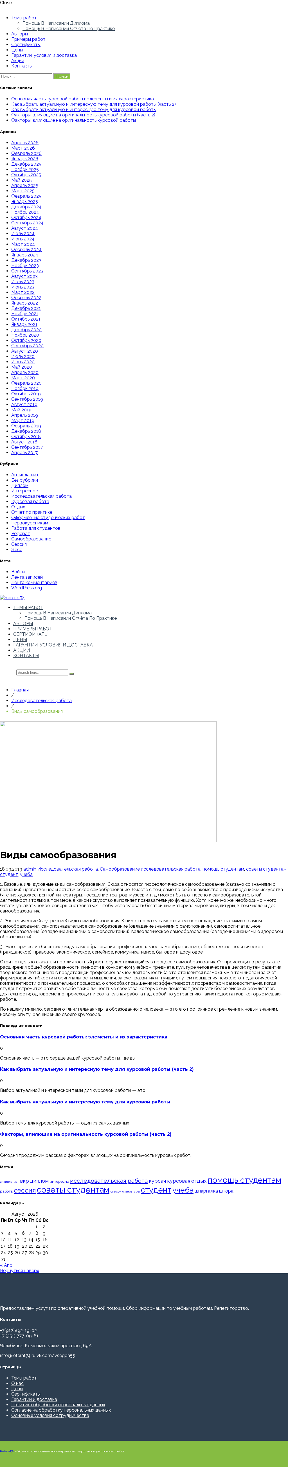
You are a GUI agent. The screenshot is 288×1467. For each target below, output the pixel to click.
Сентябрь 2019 (27, 399)
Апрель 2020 (25, 372)
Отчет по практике (31, 512)
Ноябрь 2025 (25, 169)
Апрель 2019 (24, 415)
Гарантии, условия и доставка (44, 55)
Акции (17, 60)
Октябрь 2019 (26, 393)
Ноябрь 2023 (25, 265)
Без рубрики (24, 480)
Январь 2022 (24, 303)
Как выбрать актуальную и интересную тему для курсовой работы (83, 109)
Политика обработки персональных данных (58, 1404)
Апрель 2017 (24, 452)
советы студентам (266, 869)
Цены (17, 50)
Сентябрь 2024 (27, 223)
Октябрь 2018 (26, 436)
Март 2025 (23, 190)
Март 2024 (23, 244)
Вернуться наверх (19, 1270)
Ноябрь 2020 (25, 335)
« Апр (6, 1265)
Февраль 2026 (26, 153)
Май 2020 (21, 367)
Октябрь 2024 (26, 217)
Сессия (19, 544)
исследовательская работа (171, 869)
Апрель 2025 (24, 185)
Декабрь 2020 (26, 329)
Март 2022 (23, 292)
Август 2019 (24, 404)
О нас (17, 1383)
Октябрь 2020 (26, 340)
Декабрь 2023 (26, 260)
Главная (20, 690)
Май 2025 (21, 180)
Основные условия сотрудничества (50, 1415)
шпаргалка (206, 1191)
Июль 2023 (22, 281)
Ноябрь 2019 (25, 388)
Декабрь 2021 (26, 308)
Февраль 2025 (26, 196)
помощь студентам (223, 869)
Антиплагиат (25, 474)
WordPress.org (26, 588)
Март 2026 (23, 148)
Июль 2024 (23, 233)
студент (9, 874)
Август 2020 (24, 351)
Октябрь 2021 (25, 319)
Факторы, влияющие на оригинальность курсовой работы (73, 120)
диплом (39, 1181)
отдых (199, 1181)
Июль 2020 (23, 356)
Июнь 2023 (22, 287)
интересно (59, 1181)
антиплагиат (9, 1181)
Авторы (19, 34)
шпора (226, 1191)
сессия (25, 1190)
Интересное (24, 490)
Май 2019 (21, 410)
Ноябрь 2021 (24, 313)
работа (6, 1191)
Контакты (21, 66)
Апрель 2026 (25, 142)
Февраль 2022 (26, 297)
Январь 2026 (24, 158)
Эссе (16, 549)
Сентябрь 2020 (27, 345)
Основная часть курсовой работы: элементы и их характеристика (82, 99)
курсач (157, 1181)
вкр (24, 1181)
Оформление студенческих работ (48, 517)
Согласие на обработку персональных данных (61, 1410)
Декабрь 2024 (26, 206)
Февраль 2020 (26, 383)
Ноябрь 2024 (25, 212)
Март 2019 (22, 420)
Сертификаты (25, 44)
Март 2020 (23, 377)
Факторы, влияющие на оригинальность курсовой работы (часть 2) (83, 115)
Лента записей (27, 577)
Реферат (20, 533)
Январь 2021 (24, 324)
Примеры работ (28, 39)
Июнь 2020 (23, 361)
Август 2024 (24, 228)
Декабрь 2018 (26, 431)
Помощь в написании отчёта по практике (68, 28)
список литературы (125, 1191)
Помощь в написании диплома (56, 23)
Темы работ (24, 18)
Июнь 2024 (23, 239)
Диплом (19, 485)
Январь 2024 (24, 255)
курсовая (178, 1181)
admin (29, 869)
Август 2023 (24, 276)
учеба (26, 874)
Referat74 (7, 1451)
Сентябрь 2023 (27, 271)
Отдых (18, 507)
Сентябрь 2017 (27, 447)
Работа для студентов (35, 528)
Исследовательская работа (41, 496)
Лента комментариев (34, 582)
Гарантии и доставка (34, 1399)
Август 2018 (24, 442)
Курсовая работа (30, 501)
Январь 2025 (24, 201)
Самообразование (31, 539)
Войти (18, 571)
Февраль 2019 (26, 426)
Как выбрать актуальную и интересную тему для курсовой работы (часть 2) (93, 104)
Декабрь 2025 (26, 164)
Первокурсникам (29, 523)
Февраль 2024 (26, 249)
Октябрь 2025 (26, 174)
